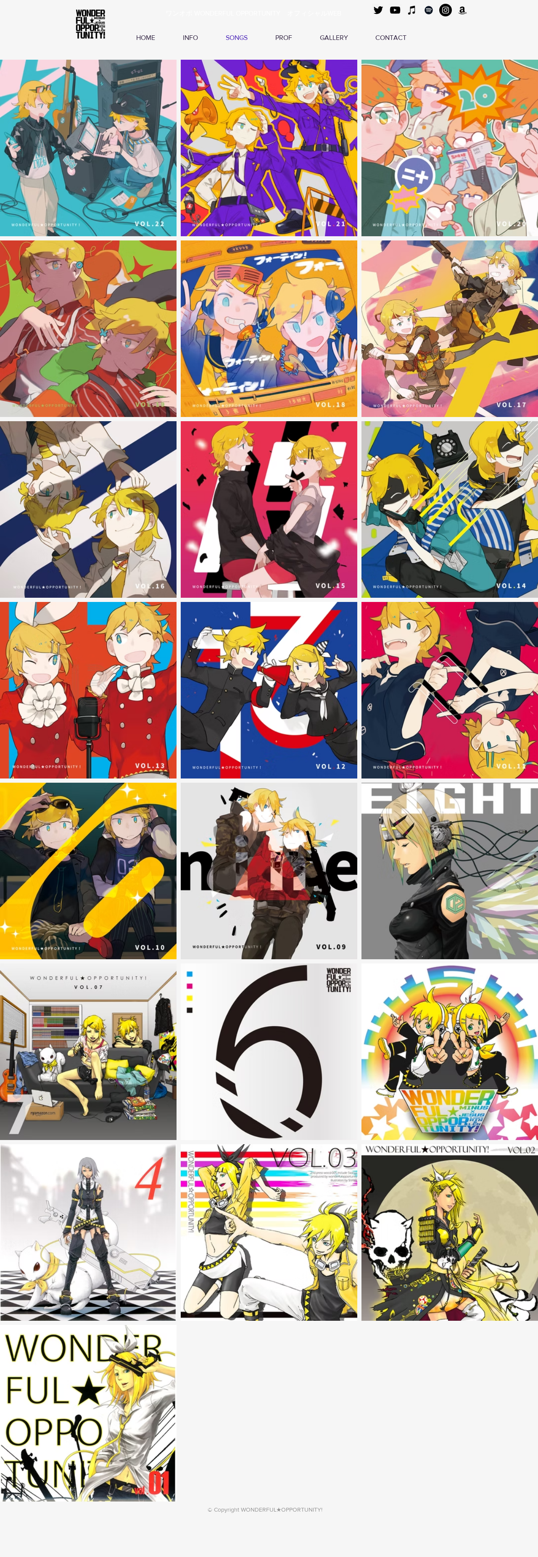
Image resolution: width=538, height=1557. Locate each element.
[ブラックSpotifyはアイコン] (428, 10)
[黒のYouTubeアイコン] (395, 10)
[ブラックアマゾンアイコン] (462, 10)
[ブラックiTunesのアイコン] (412, 10)
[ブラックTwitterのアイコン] (378, 10)
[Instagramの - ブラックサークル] (445, 10)
